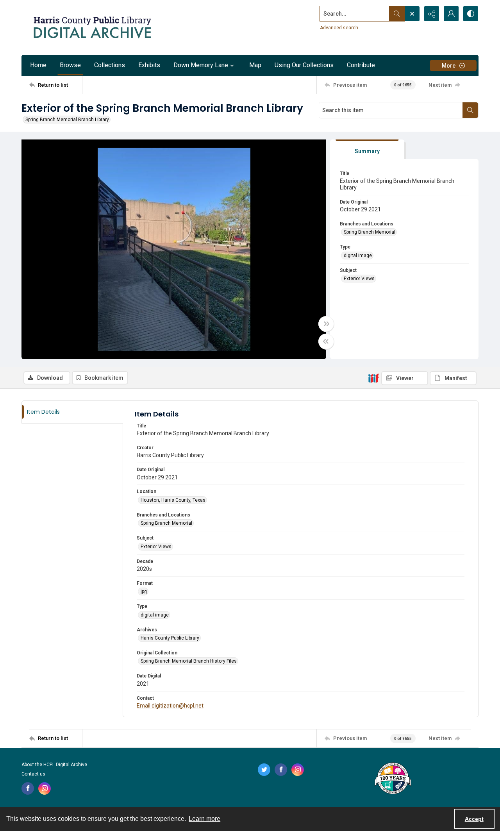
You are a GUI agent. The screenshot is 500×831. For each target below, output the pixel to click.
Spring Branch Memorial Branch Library (67, 119)
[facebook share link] (27, 788)
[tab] (367, 149)
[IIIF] (373, 377)
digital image (358, 255)
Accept (474, 819)
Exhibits (149, 65)
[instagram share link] (44, 788)
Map (255, 65)
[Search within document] (470, 110)
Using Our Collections (304, 65)
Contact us (33, 774)
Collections (109, 65)
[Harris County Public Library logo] (392, 779)
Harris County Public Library (170, 638)
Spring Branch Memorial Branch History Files (189, 661)
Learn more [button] (204, 818)
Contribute (361, 65)
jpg (144, 591)
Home (38, 65)
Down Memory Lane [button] (200, 65)
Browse (70, 65)
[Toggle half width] (326, 341)
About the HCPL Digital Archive (54, 764)
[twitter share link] (264, 769)
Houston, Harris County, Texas (173, 500)
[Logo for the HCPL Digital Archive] (91, 27)
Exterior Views (359, 278)
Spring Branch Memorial (369, 232)
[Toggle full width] (326, 324)
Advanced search (339, 27)
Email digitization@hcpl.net (170, 705)
